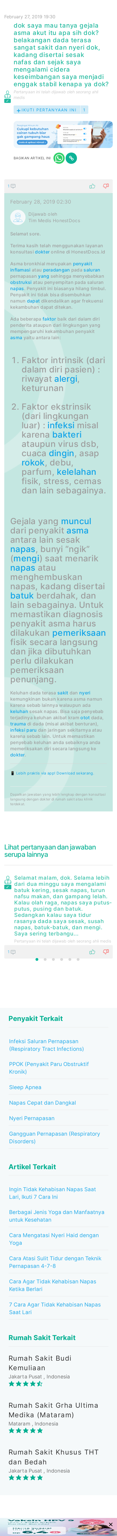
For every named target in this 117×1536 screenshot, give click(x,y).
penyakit (82, 263)
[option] (58, 916)
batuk (22, 595)
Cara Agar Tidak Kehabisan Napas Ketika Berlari (52, 1285)
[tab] (58, 495)
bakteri (67, 434)
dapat (33, 301)
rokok (33, 462)
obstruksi (21, 282)
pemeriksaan (79, 633)
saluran (91, 270)
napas (17, 288)
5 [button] (69, 959)
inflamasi (20, 270)
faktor (49, 319)
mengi (26, 558)
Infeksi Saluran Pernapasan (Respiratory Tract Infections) (46, 1045)
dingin (61, 453)
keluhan (19, 711)
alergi (65, 379)
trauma (18, 724)
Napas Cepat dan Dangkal (42, 1103)
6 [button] (78, 959)
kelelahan (76, 472)
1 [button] (36, 959)
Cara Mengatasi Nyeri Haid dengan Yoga (54, 1239)
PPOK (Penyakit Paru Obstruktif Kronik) (49, 1068)
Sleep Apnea (25, 1087)
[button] (58, 186)
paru (31, 730)
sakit (62, 693)
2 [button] (45, 959)
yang (43, 276)
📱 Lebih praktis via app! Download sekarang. (52, 773)
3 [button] (53, 959)
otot (85, 717)
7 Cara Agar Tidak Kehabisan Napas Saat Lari (55, 1308)
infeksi (60, 425)
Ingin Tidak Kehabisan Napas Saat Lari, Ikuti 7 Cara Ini (52, 1193)
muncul (76, 521)
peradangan (56, 270)
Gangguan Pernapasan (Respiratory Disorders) (54, 1138)
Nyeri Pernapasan (32, 1118)
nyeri (85, 693)
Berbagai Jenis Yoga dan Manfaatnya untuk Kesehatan (57, 1216)
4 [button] (61, 959)
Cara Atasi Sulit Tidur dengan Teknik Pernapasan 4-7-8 (55, 1262)
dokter (42, 252)
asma (16, 337)
